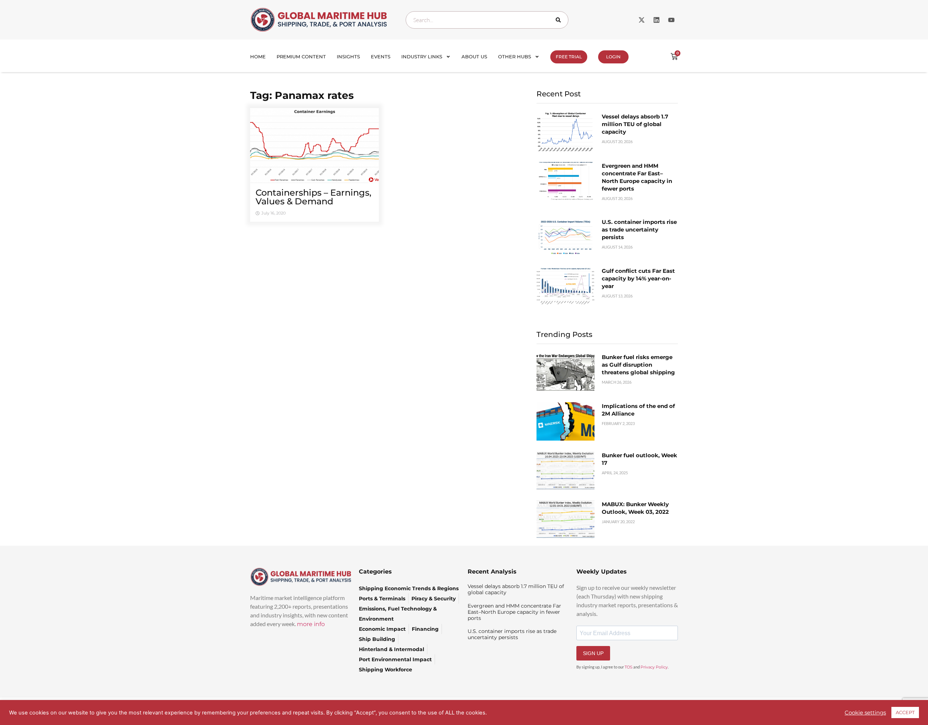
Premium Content (301, 56)
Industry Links (421, 56)
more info (311, 624)
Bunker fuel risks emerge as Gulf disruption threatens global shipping (638, 365)
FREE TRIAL (569, 56)
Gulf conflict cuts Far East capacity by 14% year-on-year (638, 278)
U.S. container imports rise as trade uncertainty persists (639, 229)
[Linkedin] (656, 19)
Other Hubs (514, 56)
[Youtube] (671, 19)
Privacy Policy (654, 667)
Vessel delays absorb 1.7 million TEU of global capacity (635, 124)
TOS (629, 667)
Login (613, 56)
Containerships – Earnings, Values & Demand (313, 197)
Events (380, 56)
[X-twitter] (641, 19)
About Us (474, 56)
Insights (348, 56)
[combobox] (487, 20)
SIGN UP (593, 653)
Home (258, 56)
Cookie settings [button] (865, 712)
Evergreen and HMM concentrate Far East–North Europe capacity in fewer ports (514, 612)
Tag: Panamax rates (302, 95)
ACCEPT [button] (905, 712)
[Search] (560, 20)
